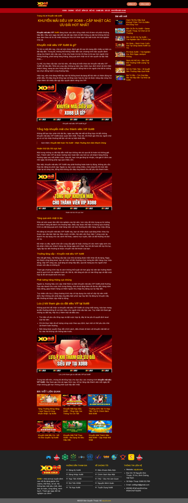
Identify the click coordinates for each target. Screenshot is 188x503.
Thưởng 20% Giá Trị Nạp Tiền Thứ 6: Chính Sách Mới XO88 (99, 411)
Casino (71, 10)
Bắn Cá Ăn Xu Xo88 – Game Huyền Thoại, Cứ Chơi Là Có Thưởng (138, 30)
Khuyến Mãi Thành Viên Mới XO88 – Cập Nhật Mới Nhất (100, 437)
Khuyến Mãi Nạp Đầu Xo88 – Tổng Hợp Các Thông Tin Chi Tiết (72, 411)
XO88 (39, 479)
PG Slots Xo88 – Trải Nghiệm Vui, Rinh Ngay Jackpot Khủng (138, 54)
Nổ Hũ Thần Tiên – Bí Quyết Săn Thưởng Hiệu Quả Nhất (138, 70)
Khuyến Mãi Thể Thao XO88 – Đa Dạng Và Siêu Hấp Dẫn (73, 437)
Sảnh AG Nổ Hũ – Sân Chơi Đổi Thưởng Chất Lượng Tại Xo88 (137, 62)
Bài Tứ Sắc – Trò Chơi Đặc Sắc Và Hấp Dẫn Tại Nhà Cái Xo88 (138, 77)
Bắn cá (85, 10)
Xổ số (78, 10)
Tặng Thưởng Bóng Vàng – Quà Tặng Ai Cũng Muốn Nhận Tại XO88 (48, 411)
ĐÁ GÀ (107, 10)
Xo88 (64, 10)
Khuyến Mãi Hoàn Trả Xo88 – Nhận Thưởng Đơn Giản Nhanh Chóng (78, 143)
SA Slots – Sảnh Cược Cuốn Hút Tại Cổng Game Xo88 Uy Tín (138, 45)
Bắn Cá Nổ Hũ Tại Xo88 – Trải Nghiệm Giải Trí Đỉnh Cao (138, 38)
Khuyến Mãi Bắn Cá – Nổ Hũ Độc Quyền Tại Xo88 (48, 436)
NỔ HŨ (92, 10)
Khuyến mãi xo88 (118, 10)
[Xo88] (42, 4)
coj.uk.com (138, 469)
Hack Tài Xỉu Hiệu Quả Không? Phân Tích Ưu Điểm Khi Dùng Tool (137, 22)
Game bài (99, 10)
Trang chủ (41, 16)
